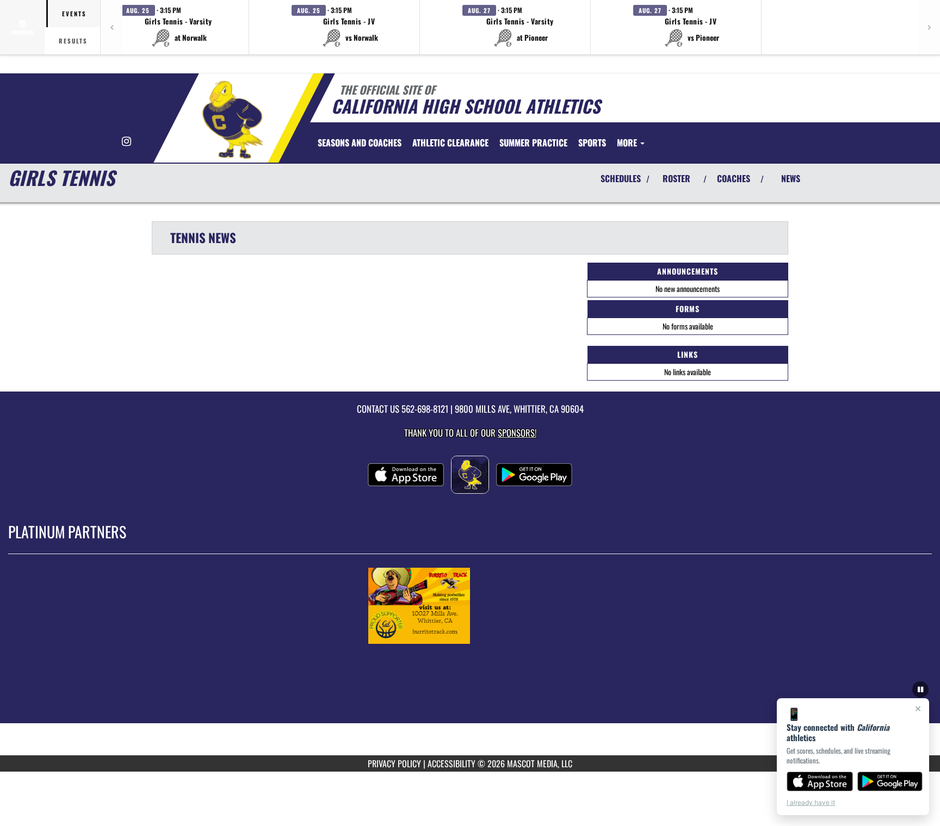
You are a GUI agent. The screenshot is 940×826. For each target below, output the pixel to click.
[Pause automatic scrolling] (920, 689)
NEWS (790, 178)
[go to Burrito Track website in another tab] (470, 606)
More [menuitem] (628, 142)
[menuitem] (359, 142)
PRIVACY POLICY (394, 763)
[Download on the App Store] (820, 781)
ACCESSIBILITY (451, 763)
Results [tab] (73, 40)
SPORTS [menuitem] (592, 142)
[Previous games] (111, 27)
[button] (178, 27)
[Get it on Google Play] (890, 781)
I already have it (811, 802)
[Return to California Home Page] (232, 120)
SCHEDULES (621, 178)
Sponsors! (517, 432)
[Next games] (929, 27)
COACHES (733, 178)
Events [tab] (74, 13)
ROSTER (676, 178)
